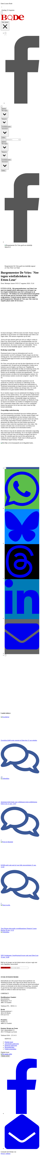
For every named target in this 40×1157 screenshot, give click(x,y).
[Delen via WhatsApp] (22, 508)
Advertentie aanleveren (12, 1044)
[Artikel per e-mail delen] (22, 653)
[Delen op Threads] (22, 578)
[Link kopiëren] (5, 655)
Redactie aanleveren (11, 1045)
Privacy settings (5, 1153)
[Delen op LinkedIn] (22, 618)
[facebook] (22, 103)
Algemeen (4, 285)
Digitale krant (9, 1042)
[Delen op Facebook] (5, 468)
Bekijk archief (5, 1056)
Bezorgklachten (9, 1047)
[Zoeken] (20, 140)
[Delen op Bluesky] (22, 543)
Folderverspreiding (10, 1049)
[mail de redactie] (22, 1148)
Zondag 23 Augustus (8, 10)
